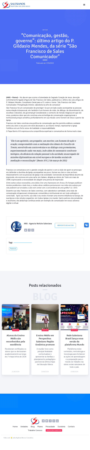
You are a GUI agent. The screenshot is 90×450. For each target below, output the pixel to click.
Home (15, 426)
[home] (17, 5)
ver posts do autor (65, 225)
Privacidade (50, 426)
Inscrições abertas (54, 430)
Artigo (45, 30)
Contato (71, 426)
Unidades (24, 426)
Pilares (40, 426)
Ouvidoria (61, 426)
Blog (33, 426)
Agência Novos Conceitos (24, 438)
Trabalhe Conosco (35, 430)
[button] (84, 4)
